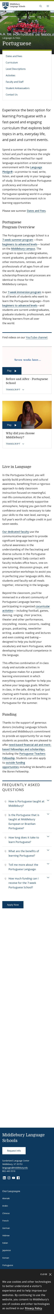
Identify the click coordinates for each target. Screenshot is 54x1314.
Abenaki (6, 1198)
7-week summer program (17, 239)
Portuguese (7, 1265)
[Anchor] (37, 227)
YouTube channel (36, 337)
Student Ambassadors (18, 88)
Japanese (6, 1250)
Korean (5, 1257)
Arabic (5, 1205)
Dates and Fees (14, 56)
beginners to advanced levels (19, 244)
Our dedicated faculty (15, 531)
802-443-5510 (8, 1171)
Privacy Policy (33, 1308)
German (6, 1228)
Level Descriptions (16, 68)
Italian (5, 1242)
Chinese (6, 1213)
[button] (40, 6)
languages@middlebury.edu (15, 1167)
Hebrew (6, 1235)
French (5, 1220)
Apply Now (13, 904)
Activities (10, 75)
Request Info (14, 1150)
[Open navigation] (48, 6)
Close (44, 1274)
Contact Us (12, 94)
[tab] (27, 803)
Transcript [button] (13, 389)
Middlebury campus (23, 248)
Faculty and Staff (14, 81)
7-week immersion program (24, 292)
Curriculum (12, 62)
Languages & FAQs (11, 38)
